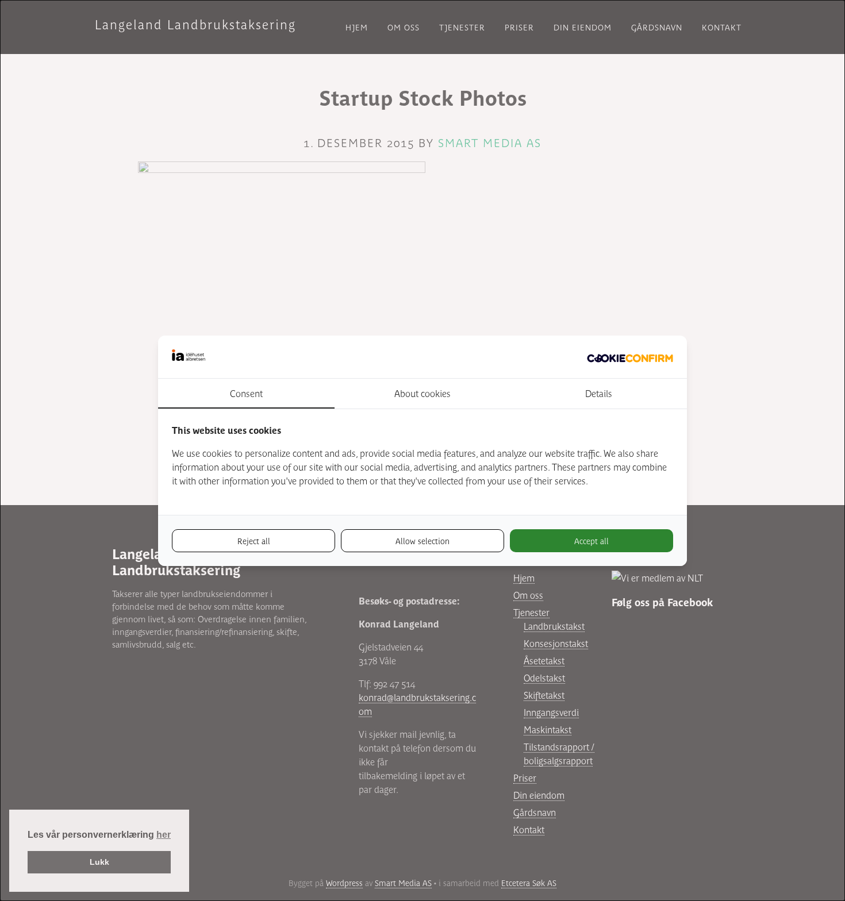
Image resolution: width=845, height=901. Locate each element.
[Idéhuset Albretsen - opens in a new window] (630, 356)
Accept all (591, 541)
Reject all (253, 541)
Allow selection (422, 541)
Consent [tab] (246, 393)
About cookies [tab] (422, 393)
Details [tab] (598, 393)
